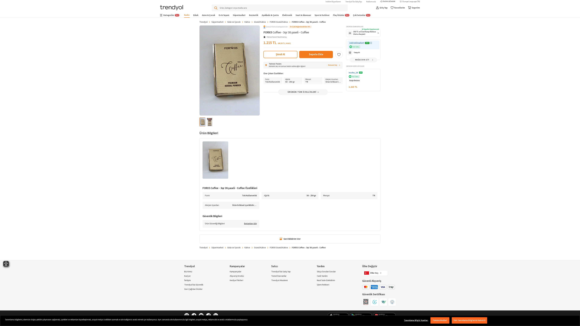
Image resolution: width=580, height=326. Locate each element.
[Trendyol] (171, 8)
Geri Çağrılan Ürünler (193, 289)
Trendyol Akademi (279, 280)
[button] (287, 26)
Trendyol (203, 22)
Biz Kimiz (188, 271)
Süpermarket (217, 22)
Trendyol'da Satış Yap (353, 1)
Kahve (247, 22)
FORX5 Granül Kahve (279, 22)
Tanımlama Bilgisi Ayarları (416, 320)
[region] (290, 320)
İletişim (187, 280)
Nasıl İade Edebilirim (326, 280)
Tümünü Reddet (440, 320)
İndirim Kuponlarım (333, 1)
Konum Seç (332, 65)
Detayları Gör (250, 223)
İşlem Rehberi (323, 284)
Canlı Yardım (322, 276)
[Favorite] (339, 54)
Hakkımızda (371, 1)
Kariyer (187, 276)
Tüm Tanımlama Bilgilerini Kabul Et (469, 320)
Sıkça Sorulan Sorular (326, 271)
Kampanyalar (235, 271)
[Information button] (371, 43)
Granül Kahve (260, 22)
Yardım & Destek (389, 1)
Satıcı (274, 266)
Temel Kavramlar (279, 276)
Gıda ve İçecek (234, 22)
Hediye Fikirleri (236, 280)
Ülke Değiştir (369, 266)
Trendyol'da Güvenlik (193, 284)
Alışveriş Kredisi (237, 276)
